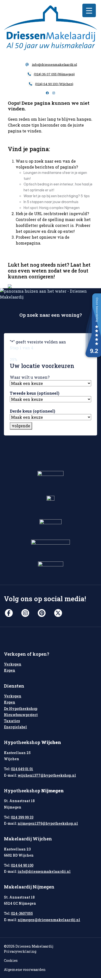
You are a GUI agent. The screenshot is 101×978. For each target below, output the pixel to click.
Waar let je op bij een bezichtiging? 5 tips (57, 196)
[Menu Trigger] (89, 10)
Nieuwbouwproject (21, 714)
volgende (21, 426)
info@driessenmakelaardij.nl (54, 64)
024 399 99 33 (22, 817)
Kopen (9, 670)
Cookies (11, 960)
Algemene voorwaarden (25, 969)
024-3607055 (22, 913)
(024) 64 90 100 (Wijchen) (54, 84)
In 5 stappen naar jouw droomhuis (51, 202)
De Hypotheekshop (20, 708)
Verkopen (12, 664)
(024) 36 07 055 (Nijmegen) (54, 74)
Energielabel (15, 727)
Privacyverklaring (20, 951)
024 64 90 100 (22, 865)
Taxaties (12, 720)
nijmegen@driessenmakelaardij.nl (49, 919)
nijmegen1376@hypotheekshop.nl (48, 823)
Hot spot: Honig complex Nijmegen (52, 208)
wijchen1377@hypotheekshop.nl (47, 775)
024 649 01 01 (22, 769)
